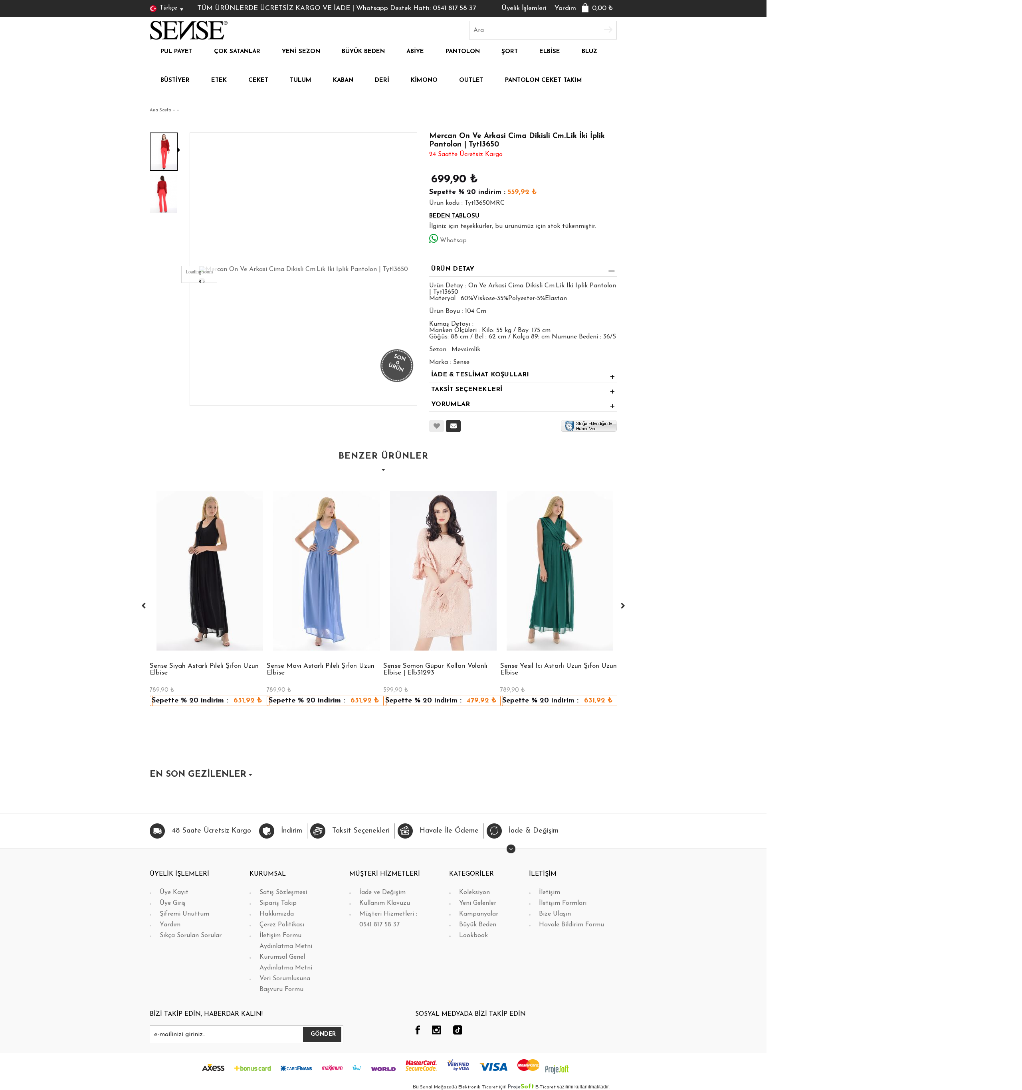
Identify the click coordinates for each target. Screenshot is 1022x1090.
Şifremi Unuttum (184, 914)
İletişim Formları (562, 903)
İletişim (549, 892)
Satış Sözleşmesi (283, 892)
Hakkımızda (276, 914)
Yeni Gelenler (477, 903)
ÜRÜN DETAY (452, 269)
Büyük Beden (477, 925)
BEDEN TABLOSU (454, 216)
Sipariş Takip (278, 903)
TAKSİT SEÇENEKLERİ (466, 389)
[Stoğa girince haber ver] (589, 426)
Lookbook (473, 935)
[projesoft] (556, 1069)
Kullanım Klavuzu (384, 903)
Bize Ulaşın (555, 914)
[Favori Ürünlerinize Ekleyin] (436, 426)
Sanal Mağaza (436, 1087)
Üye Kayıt (174, 892)
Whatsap (453, 240)
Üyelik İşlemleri (524, 8)
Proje (521, 1087)
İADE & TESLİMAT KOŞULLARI (480, 375)
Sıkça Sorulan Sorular (191, 935)
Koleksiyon (474, 892)
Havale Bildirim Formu (571, 925)
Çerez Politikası (281, 925)
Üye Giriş (173, 903)
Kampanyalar (478, 914)
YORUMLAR (450, 404)
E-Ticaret (545, 1087)
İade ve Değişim (382, 892)
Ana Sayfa (160, 110)
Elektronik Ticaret (478, 1087)
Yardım (565, 8)
